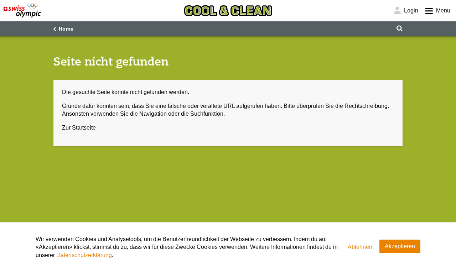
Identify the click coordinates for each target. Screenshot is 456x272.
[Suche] (399, 28)
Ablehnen (360, 247)
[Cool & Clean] (228, 10)
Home (66, 29)
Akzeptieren (400, 246)
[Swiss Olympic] (22, 10)
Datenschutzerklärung (84, 255)
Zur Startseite (79, 128)
